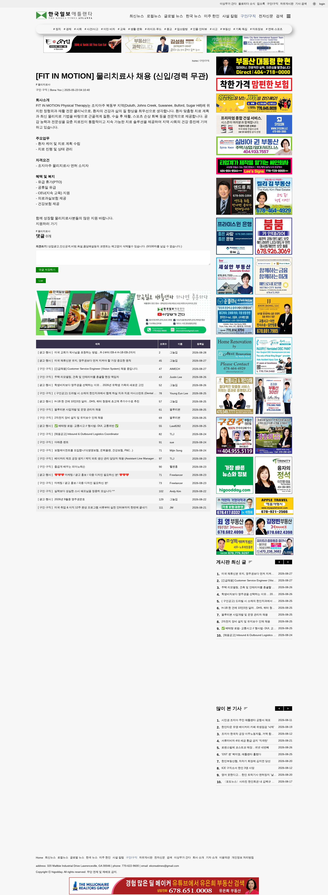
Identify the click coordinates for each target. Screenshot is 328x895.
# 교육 (121, 29)
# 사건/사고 (91, 29)
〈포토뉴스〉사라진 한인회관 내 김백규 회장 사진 (249, 781)
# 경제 (67, 29)
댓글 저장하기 (47, 269)
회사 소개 (198, 857)
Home (39, 857)
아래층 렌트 (53, 442)
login (322, 3)
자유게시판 (286, 3)
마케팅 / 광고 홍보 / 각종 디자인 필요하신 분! (73, 482)
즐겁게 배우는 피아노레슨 (61, 466)
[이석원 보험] (254, 90)
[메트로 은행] (273, 275)
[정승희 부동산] (273, 435)
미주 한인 (211, 16)
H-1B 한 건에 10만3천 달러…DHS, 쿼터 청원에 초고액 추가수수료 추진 (88, 401)
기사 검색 (301, 3)
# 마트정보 (256, 29)
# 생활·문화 (135, 29)
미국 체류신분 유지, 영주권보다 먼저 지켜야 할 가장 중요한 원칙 (84, 360)
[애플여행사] (274, 506)
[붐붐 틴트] (273, 236)
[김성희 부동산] (164, 44)
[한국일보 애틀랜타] (64, 16)
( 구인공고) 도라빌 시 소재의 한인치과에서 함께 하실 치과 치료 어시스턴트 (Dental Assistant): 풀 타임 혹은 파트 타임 (116, 393)
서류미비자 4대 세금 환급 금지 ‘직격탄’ (245, 740)
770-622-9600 (130, 865)
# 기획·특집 (240, 29)
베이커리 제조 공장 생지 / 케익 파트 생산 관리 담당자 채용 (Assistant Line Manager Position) (101, 458)
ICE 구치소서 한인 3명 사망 (238, 767)
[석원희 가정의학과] (235, 506)
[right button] (288, 562)
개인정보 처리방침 (243, 857)
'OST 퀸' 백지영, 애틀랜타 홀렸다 (241, 754)
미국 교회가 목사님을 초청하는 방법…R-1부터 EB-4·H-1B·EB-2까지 (87, 352)
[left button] (279, 562)
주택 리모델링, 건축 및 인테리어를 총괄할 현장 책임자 (78, 376)
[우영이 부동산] (254, 111)
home (195, 61)
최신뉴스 (136, 16)
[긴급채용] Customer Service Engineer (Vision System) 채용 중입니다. (88, 368)
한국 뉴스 (193, 16)
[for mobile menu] (288, 16)
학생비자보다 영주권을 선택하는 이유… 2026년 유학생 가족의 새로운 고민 (91, 384)
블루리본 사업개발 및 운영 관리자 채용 (69, 409)
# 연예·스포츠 (274, 29)
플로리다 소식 (246, 3)
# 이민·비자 (108, 29)
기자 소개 (211, 857)
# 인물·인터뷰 (199, 29)
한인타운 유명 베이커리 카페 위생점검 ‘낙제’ (248, 726)
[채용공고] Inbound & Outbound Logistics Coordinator (78, 433)
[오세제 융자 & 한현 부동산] (254, 74)
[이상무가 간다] (123, 334)
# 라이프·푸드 (153, 29)
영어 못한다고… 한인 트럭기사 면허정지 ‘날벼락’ (249, 774)
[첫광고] (246, 44)
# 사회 (78, 29)
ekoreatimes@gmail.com (164, 865)
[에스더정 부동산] (273, 395)
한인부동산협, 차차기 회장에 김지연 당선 (246, 761)
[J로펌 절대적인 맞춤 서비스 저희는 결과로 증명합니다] (234, 395)
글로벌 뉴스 (173, 16)
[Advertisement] (254, 673)
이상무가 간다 (228, 3)
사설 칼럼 (230, 16)
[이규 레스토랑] (82, 44)
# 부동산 (225, 29)
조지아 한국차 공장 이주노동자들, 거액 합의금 (249, 733)
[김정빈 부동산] (274, 526)
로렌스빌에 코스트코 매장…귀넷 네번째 (245, 747)
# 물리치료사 (43, 84)
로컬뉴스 (154, 16)
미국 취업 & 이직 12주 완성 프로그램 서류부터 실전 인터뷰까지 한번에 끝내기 (92, 507)
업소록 (261, 3)
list (41, 280)
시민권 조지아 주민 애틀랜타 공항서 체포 (246, 720)
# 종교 (168, 29)
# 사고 (214, 29)
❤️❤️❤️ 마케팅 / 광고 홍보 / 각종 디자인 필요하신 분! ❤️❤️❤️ (83, 474)
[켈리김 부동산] (273, 196)
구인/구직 (272, 3)
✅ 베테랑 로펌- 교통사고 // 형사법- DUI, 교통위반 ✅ (78, 425)
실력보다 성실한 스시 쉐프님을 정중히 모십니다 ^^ (76, 491)
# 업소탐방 (181, 29)
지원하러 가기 (46, 224)
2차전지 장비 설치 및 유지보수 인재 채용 (70, 417)
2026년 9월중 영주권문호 (61, 499)
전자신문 (266, 16)
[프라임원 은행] (234, 236)
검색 (279, 16)
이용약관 (224, 857)
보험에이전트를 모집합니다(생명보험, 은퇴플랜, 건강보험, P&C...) (85, 450)
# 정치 (57, 29)
